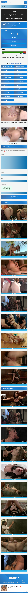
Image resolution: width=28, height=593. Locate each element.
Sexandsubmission (8, 66)
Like (13, 33)
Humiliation (8, 85)
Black (8, 92)
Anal (8, 100)
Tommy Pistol (13, 63)
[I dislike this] (17, 34)
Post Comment (14, 196)
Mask (8, 81)
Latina (21, 81)
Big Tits (21, 92)
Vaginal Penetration (21, 66)
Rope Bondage (8, 77)
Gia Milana (19, 63)
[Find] (25, 6)
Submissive (21, 70)
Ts (8, 70)
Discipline (8, 96)
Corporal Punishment (8, 88)
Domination (21, 85)
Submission (8, 73)
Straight (21, 73)
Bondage (21, 88)
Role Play (21, 77)
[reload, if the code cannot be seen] (6, 190)
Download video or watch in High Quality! (15, 24)
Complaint (14, 45)
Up (6, 2)
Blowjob (21, 96)
